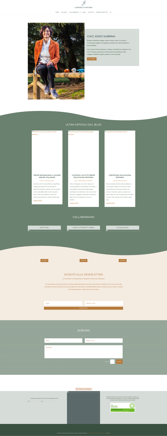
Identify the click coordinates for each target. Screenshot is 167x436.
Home (57, 12)
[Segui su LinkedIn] (88, 426)
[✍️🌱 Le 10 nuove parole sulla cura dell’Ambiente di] (46, 381)
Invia (119, 361)
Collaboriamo (74, 12)
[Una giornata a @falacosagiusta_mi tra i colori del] (120, 381)
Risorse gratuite (102, 12)
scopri (44, 260)
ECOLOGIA (51, 181)
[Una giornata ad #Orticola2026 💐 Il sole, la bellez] (9, 381)
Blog (84, 12)
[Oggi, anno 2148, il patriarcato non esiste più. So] (83, 381)
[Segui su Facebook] (78, 426)
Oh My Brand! (91, 433)
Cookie (104, 433)
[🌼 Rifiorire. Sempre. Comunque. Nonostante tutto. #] (157, 381)
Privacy (98, 433)
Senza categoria (87, 181)
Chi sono (64, 12)
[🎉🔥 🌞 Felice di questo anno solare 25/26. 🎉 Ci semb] (28, 381)
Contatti (91, 12)
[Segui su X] (81, 426)
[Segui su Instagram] (85, 426)
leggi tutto (37, 201)
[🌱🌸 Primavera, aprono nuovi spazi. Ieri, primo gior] (102, 381)
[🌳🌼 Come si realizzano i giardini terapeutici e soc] (139, 381)
